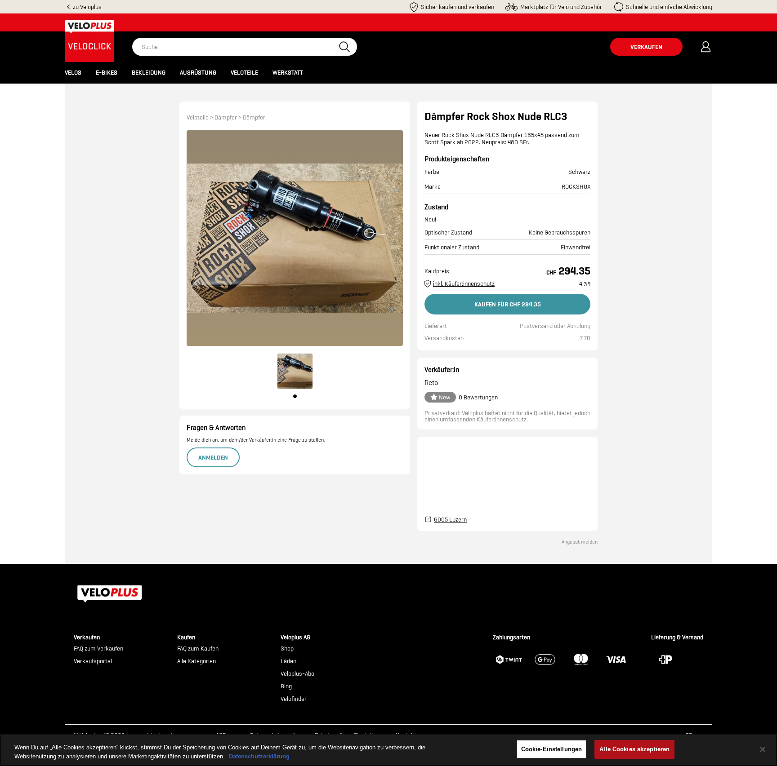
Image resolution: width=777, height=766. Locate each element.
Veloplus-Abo (297, 673)
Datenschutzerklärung (259, 756)
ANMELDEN (213, 457)
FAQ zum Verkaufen (98, 648)
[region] (388, 750)
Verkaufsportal (93, 661)
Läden (288, 661)
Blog (286, 686)
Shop (287, 648)
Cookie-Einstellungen (551, 749)
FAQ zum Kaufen (198, 648)
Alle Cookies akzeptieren (634, 749)
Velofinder (294, 699)
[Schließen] (763, 749)
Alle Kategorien (196, 661)
